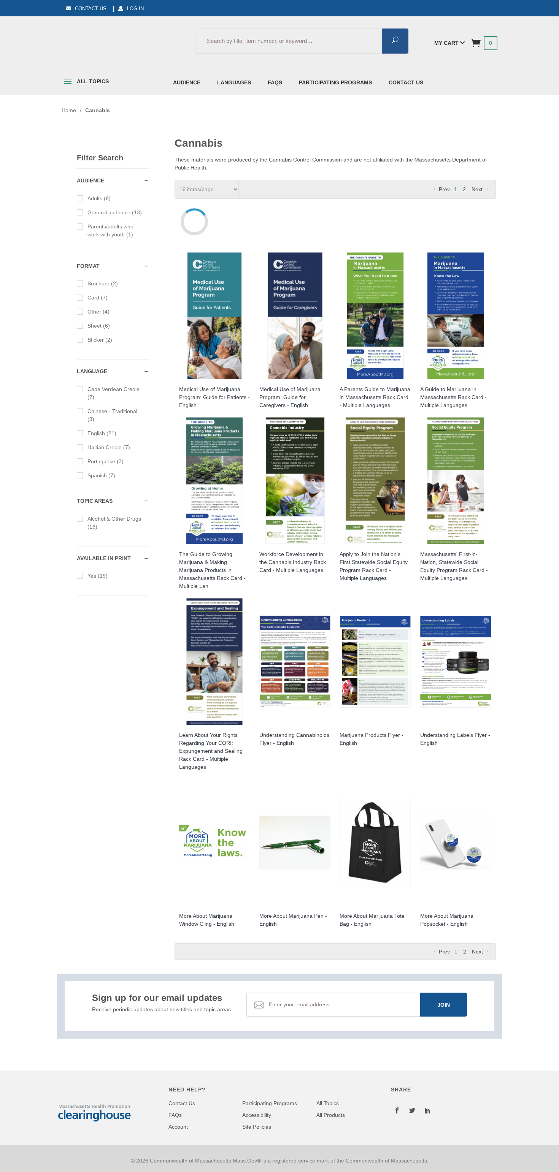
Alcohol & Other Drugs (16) (114, 523)
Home (69, 110)
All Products (330, 1115)
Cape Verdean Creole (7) (113, 393)
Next (478, 189)
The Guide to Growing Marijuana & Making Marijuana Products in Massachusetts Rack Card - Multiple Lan (212, 570)
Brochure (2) (102, 283)
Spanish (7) (101, 475)
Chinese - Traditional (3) (112, 415)
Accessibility (256, 1115)
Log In (135, 8)
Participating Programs (335, 82)
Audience (186, 82)
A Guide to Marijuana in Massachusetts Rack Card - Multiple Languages (453, 397)
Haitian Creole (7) (108, 447)
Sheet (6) (98, 326)
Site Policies (256, 1127)
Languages (234, 82)
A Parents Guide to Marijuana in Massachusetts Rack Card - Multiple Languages (375, 397)
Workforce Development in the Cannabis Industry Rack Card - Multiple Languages (292, 562)
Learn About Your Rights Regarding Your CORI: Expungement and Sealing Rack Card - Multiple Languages (211, 751)
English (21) (101, 433)
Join (443, 1005)
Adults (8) (99, 198)
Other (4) (98, 312)
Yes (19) (97, 576)
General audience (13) (114, 212)
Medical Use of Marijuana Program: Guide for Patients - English (214, 397)
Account (178, 1127)
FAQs (275, 82)
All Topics (92, 81)
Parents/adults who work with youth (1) (110, 230)
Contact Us (90, 8)
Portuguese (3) (105, 461)
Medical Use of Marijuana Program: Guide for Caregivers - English (290, 397)
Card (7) (97, 298)
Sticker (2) (99, 340)
